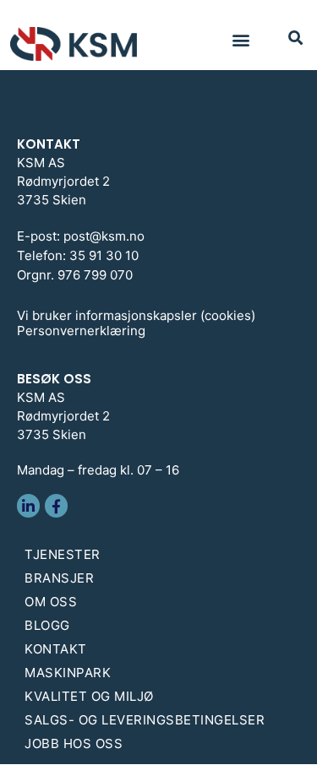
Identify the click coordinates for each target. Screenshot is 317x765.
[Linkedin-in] (28, 505)
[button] (240, 39)
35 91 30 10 (104, 255)
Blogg (47, 625)
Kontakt (56, 649)
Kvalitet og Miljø (89, 696)
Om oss (51, 602)
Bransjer (59, 578)
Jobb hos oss (74, 743)
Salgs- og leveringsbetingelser (145, 720)
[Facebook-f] (56, 505)
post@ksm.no (104, 236)
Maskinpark (68, 673)
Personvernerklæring (81, 331)
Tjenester (63, 554)
